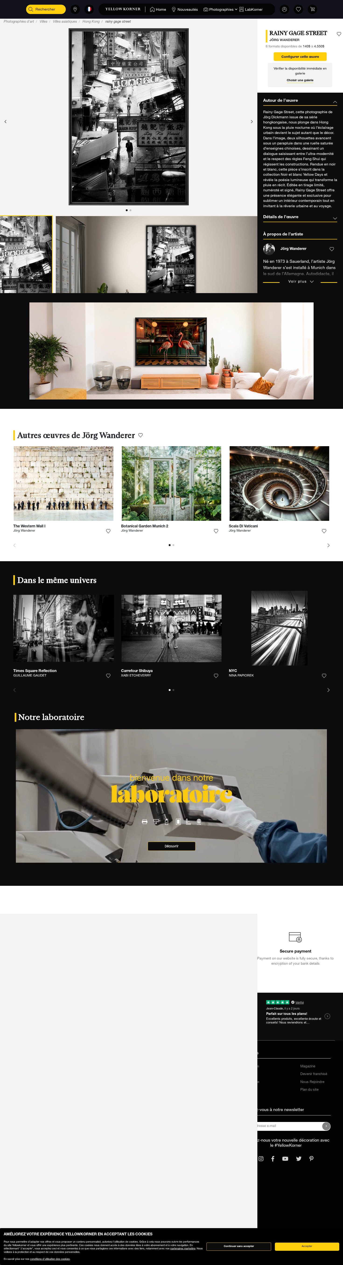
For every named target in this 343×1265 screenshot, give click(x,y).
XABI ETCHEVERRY (136, 675)
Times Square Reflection (34, 671)
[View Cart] (312, 9)
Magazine (307, 1066)
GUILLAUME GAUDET (29, 675)
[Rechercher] (30, 9)
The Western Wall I (29, 527)
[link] (125, 9)
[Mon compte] (284, 9)
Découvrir (171, 846)
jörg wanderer (284, 40)
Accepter (307, 1246)
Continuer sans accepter (239, 1246)
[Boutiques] (75, 9)
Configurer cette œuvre (300, 57)
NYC (233, 671)
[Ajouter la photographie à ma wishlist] (339, 34)
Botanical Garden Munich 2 (144, 527)
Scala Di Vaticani (243, 527)
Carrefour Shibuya (137, 671)
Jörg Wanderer (24, 531)
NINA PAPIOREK (241, 675)
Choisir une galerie (300, 80)
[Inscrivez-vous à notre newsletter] (326, 1126)
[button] (5, 122)
